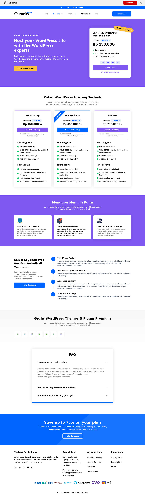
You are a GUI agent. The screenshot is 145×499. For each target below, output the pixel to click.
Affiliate (85, 14)
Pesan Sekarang (32, 130)
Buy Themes (130, 3)
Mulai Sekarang (29, 285)
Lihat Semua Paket (26, 68)
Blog (97, 14)
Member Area (121, 14)
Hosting (56, 14)
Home (45, 14)
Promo (71, 14)
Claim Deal (110, 68)
